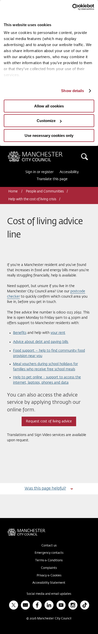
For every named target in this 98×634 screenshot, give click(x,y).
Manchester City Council (43, 153)
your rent (58, 333)
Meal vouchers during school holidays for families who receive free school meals (45, 366)
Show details (72, 91)
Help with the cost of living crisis (32, 199)
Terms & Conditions (49, 560)
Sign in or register (39, 172)
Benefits (19, 333)
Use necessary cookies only (49, 135)
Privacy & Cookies (49, 575)
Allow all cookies (49, 106)
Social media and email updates (49, 594)
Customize (46, 120)
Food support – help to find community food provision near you (49, 353)
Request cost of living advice (49, 421)
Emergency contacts (49, 552)
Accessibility (69, 172)
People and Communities (45, 191)
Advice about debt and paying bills (41, 342)
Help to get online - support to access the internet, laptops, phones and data (47, 380)
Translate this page (52, 179)
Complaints (49, 568)
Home (13, 191)
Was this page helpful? (45, 488)
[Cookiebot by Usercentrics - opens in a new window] (72, 7)
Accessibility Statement (48, 582)
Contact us (49, 545)
